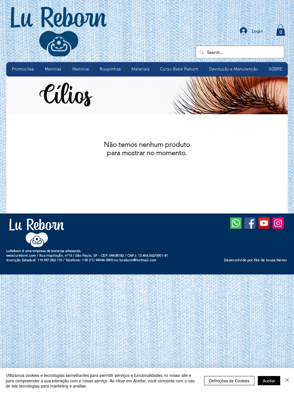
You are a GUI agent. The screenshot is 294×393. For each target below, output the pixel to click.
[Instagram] (278, 223)
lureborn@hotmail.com (137, 260)
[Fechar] (287, 380)
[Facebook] (250, 223)
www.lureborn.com (21, 255)
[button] (280, 30)
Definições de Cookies (229, 381)
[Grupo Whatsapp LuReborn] (235, 223)
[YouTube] (264, 223)
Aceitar (269, 381)
